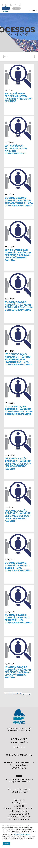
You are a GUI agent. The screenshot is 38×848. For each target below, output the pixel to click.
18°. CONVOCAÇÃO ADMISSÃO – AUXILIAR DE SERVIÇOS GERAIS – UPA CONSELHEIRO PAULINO (18, 516)
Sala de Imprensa (19, 811)
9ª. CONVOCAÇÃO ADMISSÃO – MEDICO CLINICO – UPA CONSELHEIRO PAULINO (18, 566)
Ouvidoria (19, 805)
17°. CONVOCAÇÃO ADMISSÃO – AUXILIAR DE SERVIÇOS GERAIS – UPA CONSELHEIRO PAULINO (18, 672)
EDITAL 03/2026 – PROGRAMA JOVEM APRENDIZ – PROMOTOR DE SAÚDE (18, 97)
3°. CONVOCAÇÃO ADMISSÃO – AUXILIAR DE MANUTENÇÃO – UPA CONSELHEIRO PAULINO (19, 201)
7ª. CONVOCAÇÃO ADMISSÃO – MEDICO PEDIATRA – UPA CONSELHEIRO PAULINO (18, 618)
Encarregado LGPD (19, 813)
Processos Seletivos (19, 819)
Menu (34, 10)
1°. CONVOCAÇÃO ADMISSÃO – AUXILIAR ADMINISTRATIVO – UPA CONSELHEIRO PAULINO (19, 410)
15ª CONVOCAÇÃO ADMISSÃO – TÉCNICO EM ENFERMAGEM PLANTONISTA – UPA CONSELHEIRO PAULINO (18, 359)
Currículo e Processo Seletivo (19, 808)
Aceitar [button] (6, 844)
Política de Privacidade (19, 816)
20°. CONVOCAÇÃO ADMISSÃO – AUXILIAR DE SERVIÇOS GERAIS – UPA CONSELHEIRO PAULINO (18, 255)
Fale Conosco (19, 803)
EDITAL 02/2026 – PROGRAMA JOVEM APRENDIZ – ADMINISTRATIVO (16, 149)
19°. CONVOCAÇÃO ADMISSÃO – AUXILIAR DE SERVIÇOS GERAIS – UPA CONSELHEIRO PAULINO (18, 463)
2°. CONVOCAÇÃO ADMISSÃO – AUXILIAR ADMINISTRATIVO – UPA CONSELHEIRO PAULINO (19, 306)
